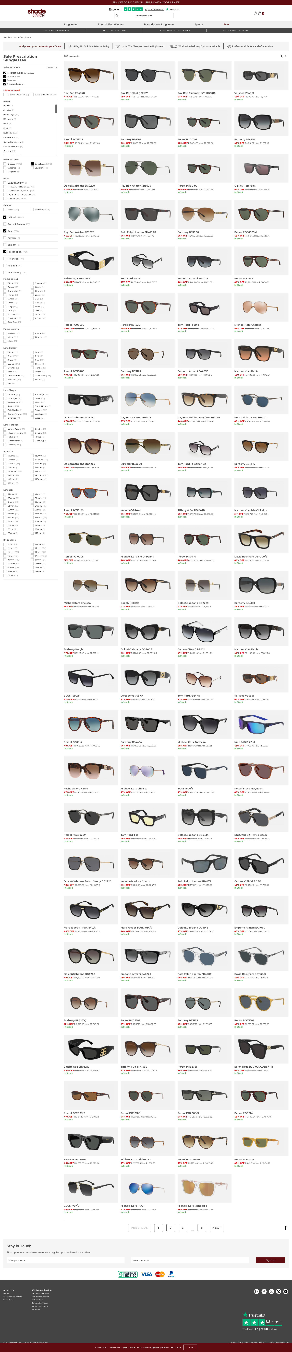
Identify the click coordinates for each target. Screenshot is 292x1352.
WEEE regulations (40, 1306)
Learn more (175, 1347)
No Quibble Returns (114, 30)
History (6, 1293)
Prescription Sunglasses (159, 24)
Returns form (37, 1300)
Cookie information (279, 1342)
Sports (199, 24)
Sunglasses (70, 24)
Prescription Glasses (111, 24)
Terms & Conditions (40, 1303)
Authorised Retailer (235, 30)
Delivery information (41, 1293)
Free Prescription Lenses (175, 30)
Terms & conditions (238, 1342)
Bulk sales (36, 1309)
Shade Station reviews (12, 1296)
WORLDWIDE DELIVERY (56, 30)
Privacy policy (258, 1342)
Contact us (7, 1300)
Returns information (40, 1296)
